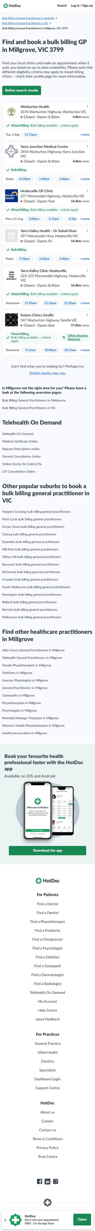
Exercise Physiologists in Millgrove (25, 680)
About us (47, 1112)
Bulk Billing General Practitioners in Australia (28, 18)
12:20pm (70, 303)
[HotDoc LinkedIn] (47, 1181)
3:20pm (44, 258)
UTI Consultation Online (18, 471)
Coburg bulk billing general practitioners (29, 534)
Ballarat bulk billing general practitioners (29, 602)
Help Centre (47, 1010)
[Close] (5, 1220)
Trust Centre (47, 1157)
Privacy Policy (48, 1148)
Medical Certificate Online (20, 441)
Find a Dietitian (47, 957)
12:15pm (31, 134)
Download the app (47, 850)
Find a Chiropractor (47, 939)
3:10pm (24, 258)
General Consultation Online (21, 456)
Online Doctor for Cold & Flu (22, 464)
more (84, 134)
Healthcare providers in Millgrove (24, 733)
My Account (47, 1001)
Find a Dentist (48, 913)
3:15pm (54, 219)
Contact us (47, 1130)
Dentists (47, 1061)
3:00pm (34, 219)
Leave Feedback (48, 1019)
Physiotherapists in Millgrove (21, 703)
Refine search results (21, 90)
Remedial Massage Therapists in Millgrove (30, 718)
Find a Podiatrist (47, 930)
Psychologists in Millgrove (19, 710)
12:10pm (50, 303)
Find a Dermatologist (47, 975)
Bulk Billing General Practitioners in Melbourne (34, 400)
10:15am (70, 350)
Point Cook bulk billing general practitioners (31, 519)
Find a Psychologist (47, 948)
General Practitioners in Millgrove (25, 688)
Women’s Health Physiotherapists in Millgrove (33, 725)
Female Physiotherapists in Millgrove (26, 665)
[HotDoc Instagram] (55, 1181)
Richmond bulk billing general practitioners (31, 572)
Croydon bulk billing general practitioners (30, 579)
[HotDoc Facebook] (40, 1181)
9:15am (30, 350)
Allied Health (48, 1052)
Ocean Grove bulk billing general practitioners (33, 526)
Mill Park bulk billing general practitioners (30, 549)
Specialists (47, 1070)
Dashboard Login (47, 1079)
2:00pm (64, 179)
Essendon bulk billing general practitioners (30, 542)
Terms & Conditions (47, 1139)
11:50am (31, 303)
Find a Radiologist (47, 984)
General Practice (48, 1043)
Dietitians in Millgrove (17, 673)
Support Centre (48, 1088)
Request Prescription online (21, 449)
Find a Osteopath (47, 966)
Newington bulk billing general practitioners (31, 594)
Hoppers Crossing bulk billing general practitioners (36, 511)
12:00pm (24, 179)
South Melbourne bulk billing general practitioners (36, 587)
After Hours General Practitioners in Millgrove (33, 650)
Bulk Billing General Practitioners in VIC (25, 23)
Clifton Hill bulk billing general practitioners (31, 557)
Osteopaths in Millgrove (18, 695)
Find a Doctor (47, 904)
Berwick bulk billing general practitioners (29, 609)
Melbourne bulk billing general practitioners (31, 617)
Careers (47, 1121)
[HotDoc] (12, 6)
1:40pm (44, 179)
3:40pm (64, 258)
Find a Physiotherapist (47, 922)
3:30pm (73, 219)
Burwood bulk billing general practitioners (30, 564)
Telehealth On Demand (17, 434)
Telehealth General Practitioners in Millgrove (32, 658)
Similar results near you (47, 373)
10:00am (50, 350)
